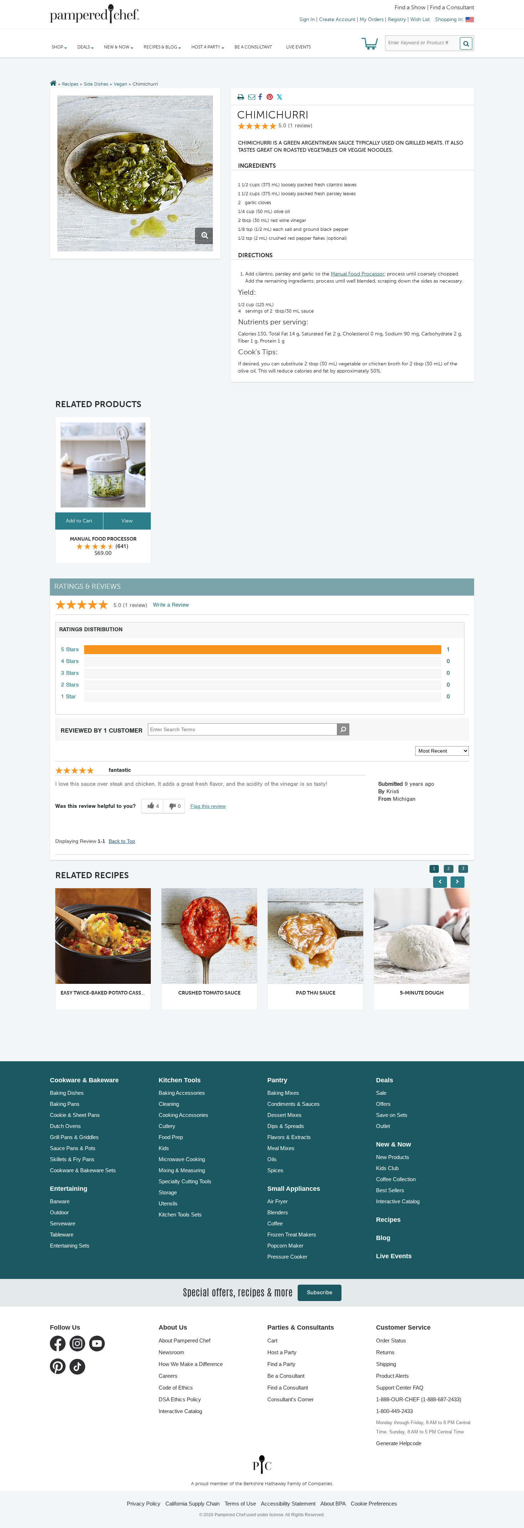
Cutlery (167, 1126)
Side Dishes (96, 84)
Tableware (61, 1234)
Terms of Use (240, 1504)
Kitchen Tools (180, 1080)
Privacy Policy (143, 1504)
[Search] (466, 43)
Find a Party (281, 1364)
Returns (385, 1352)
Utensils (168, 1203)
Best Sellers (390, 1190)
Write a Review (171, 605)
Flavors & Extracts (289, 1137)
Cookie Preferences (374, 1504)
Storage (168, 1192)
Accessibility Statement (288, 1504)
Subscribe (319, 1292)
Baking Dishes (67, 1093)
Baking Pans (64, 1104)
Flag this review (208, 806)
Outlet (383, 1126)
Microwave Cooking (182, 1159)
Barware (60, 1201)
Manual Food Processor (357, 274)
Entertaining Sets (69, 1246)
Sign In (307, 19)
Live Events (298, 47)
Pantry (277, 1080)
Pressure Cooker (287, 1257)
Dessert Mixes (284, 1115)
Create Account (337, 19)
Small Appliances (293, 1188)
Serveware (62, 1223)
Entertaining (68, 1188)
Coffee (275, 1223)
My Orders (372, 19)
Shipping (386, 1364)
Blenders (277, 1212)
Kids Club (387, 1168)
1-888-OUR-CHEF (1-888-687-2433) (418, 1399)
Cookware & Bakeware (84, 1080)
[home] (262, 1464)
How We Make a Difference (191, 1364)
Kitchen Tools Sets (180, 1214)
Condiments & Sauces (293, 1104)
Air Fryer (277, 1201)
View (127, 520)
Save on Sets (391, 1115)
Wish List (420, 19)
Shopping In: (449, 19)
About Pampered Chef (184, 1340)
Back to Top (122, 841)
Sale (381, 1093)
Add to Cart (79, 520)
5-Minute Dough (422, 993)
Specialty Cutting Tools (185, 1181)
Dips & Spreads (285, 1126)
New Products (392, 1157)
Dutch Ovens (65, 1126)
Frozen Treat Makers (291, 1234)
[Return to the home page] (53, 83)
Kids (164, 1148)
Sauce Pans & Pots (73, 1148)
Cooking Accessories (183, 1115)
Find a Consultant (287, 1388)
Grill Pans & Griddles (74, 1137)
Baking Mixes (283, 1093)
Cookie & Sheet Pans (75, 1115)
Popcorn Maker (285, 1246)
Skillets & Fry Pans (72, 1159)
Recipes (70, 84)
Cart (272, 1340)
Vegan (120, 84)
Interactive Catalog (398, 1201)
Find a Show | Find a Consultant (434, 8)
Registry (397, 19)
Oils (272, 1159)
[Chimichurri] (135, 173)
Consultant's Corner (290, 1399)
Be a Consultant (253, 47)
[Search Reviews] (343, 729)
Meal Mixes (280, 1148)
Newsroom (171, 1352)
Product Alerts (392, 1376)
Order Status (391, 1340)
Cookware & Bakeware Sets (83, 1170)
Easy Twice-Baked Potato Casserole (109, 993)
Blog (383, 1237)
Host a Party (282, 1352)
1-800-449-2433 (394, 1411)
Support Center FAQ (399, 1388)
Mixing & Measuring (182, 1170)
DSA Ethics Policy (180, 1399)
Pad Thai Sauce (315, 993)
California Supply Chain (192, 1504)
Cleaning (169, 1104)
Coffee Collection (396, 1179)
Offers (383, 1104)
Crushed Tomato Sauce (209, 993)
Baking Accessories (182, 1093)
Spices (275, 1170)
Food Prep (171, 1137)
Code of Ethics (176, 1388)
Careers (168, 1376)
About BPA (333, 1504)
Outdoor (59, 1212)
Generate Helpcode (398, 1443)
